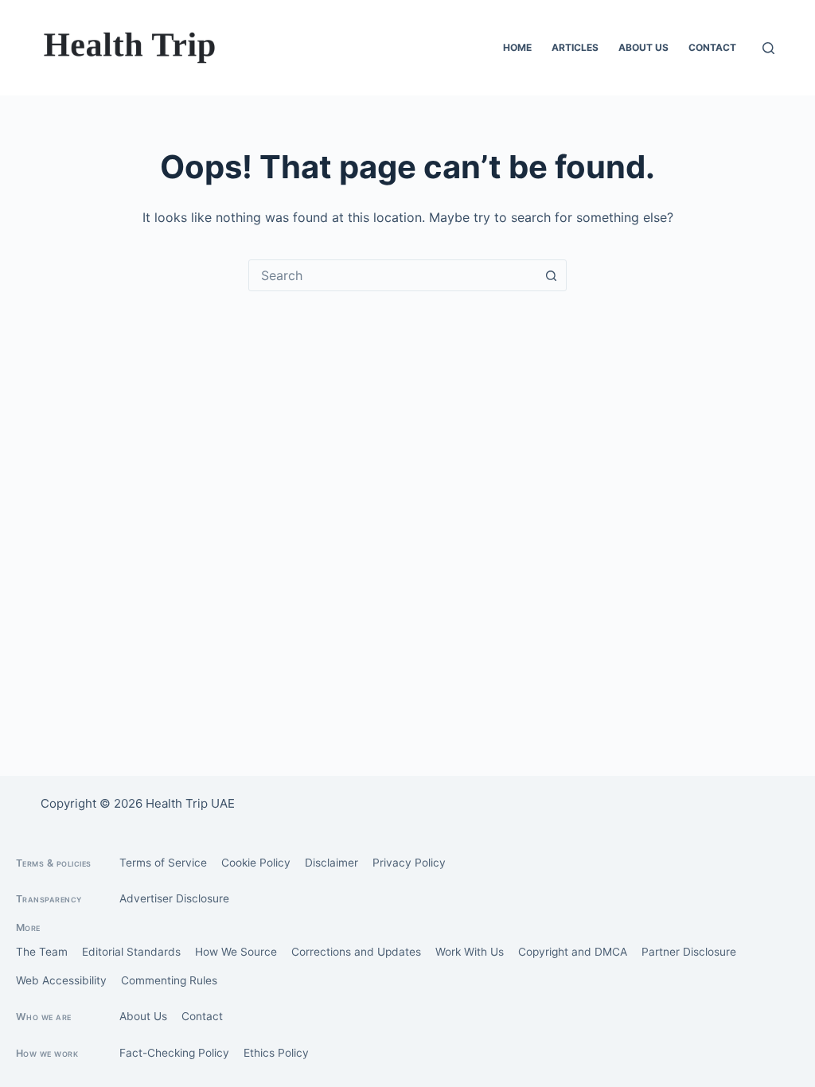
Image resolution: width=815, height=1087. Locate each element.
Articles (575, 47)
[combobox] (392, 275)
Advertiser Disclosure (174, 898)
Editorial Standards (131, 951)
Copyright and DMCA (572, 951)
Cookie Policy (256, 862)
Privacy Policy (409, 862)
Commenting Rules (169, 980)
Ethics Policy (276, 1052)
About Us (643, 47)
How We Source (236, 951)
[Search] (768, 48)
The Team (42, 951)
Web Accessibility (61, 980)
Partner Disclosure (688, 951)
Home (517, 47)
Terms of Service (163, 862)
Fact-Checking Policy (174, 1052)
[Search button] (551, 275)
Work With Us (469, 951)
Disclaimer (331, 862)
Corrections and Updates (356, 951)
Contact (712, 47)
